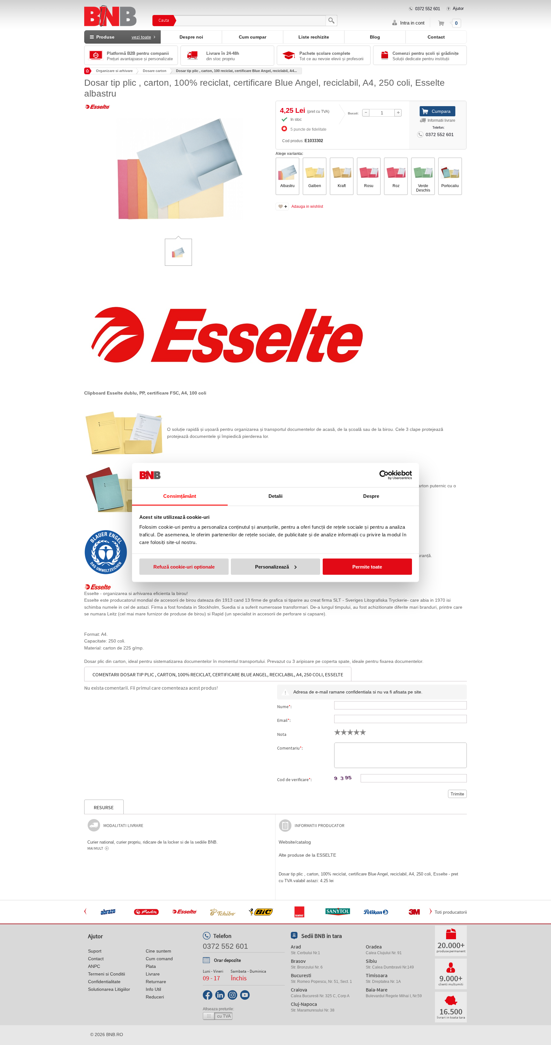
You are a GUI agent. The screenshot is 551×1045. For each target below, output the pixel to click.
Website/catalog (295, 842)
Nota (281, 734)
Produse (122, 37)
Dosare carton (154, 71)
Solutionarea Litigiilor (109, 989)
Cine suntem (158, 951)
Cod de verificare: (294, 779)
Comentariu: (290, 748)
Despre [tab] (371, 496)
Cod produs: (302, 140)
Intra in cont (412, 22)
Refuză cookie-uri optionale (184, 566)
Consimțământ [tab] (179, 496)
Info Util (153, 989)
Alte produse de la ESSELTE (307, 855)
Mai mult (95, 848)
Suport (94, 951)
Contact (436, 37)
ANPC (94, 966)
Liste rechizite (313, 37)
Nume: (284, 706)
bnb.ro (114, 1034)
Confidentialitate (104, 981)
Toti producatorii (451, 912)
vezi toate (141, 37)
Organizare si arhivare (114, 71)
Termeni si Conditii (106, 973)
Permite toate (367, 566)
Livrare (153, 973)
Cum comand (159, 958)
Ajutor (458, 8)
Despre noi (191, 37)
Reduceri (155, 996)
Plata (151, 966)
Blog (375, 37)
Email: (283, 720)
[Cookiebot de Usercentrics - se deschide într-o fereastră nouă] (384, 475)
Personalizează (272, 566)
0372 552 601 (427, 8)
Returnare (156, 981)
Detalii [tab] (275, 496)
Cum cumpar (252, 37)
